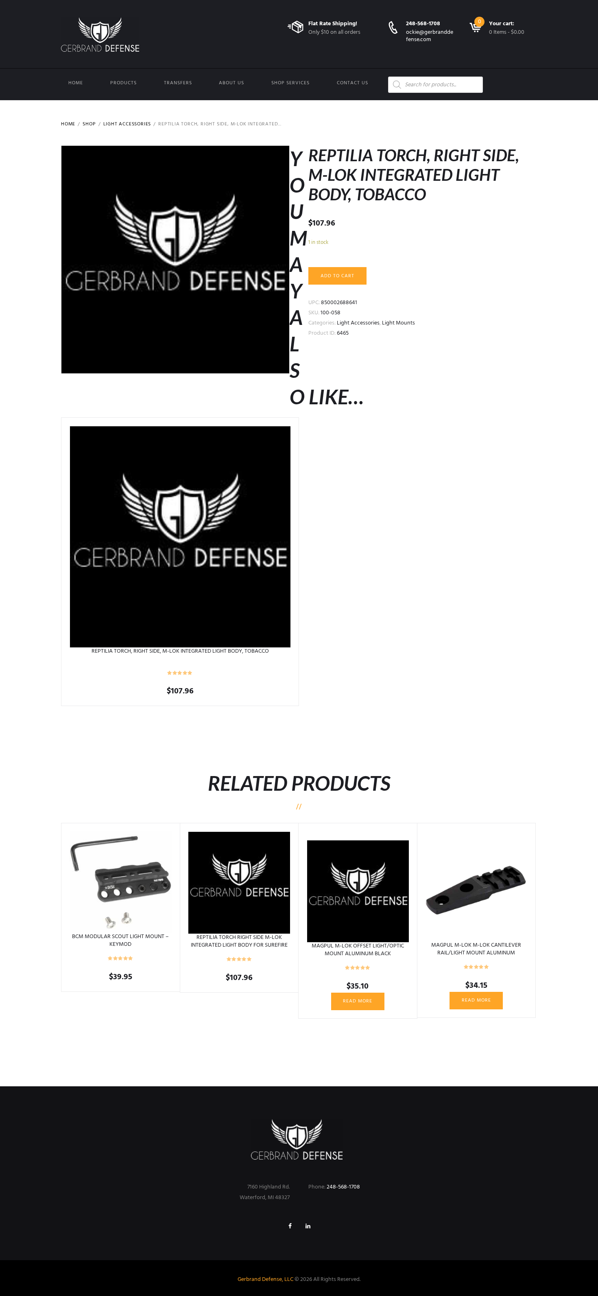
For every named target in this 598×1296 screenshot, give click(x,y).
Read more (357, 1001)
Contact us (352, 83)
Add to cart (337, 276)
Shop (89, 124)
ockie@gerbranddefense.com (429, 36)
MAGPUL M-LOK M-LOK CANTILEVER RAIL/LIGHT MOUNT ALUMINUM (476, 949)
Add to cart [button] (180, 537)
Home (75, 83)
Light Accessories (127, 124)
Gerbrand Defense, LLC (265, 1279)
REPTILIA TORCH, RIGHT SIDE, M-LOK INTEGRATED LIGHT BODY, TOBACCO (180, 651)
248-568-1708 (423, 24)
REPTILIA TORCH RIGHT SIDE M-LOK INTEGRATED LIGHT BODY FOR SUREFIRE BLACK (239, 945)
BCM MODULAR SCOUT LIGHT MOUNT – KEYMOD (120, 940)
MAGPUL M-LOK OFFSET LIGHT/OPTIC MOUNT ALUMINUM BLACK (358, 949)
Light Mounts (398, 323)
